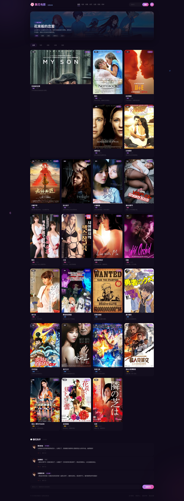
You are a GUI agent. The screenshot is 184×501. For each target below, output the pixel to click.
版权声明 (144, 496)
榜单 (103, 4)
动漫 (95, 4)
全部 (33, 45)
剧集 (86, 4)
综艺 (91, 4)
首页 (78, 4)
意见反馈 (151, 496)
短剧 (99, 4)
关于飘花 (131, 496)
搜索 (145, 4)
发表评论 (148, 487)
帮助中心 (138, 496)
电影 (82, 4)
